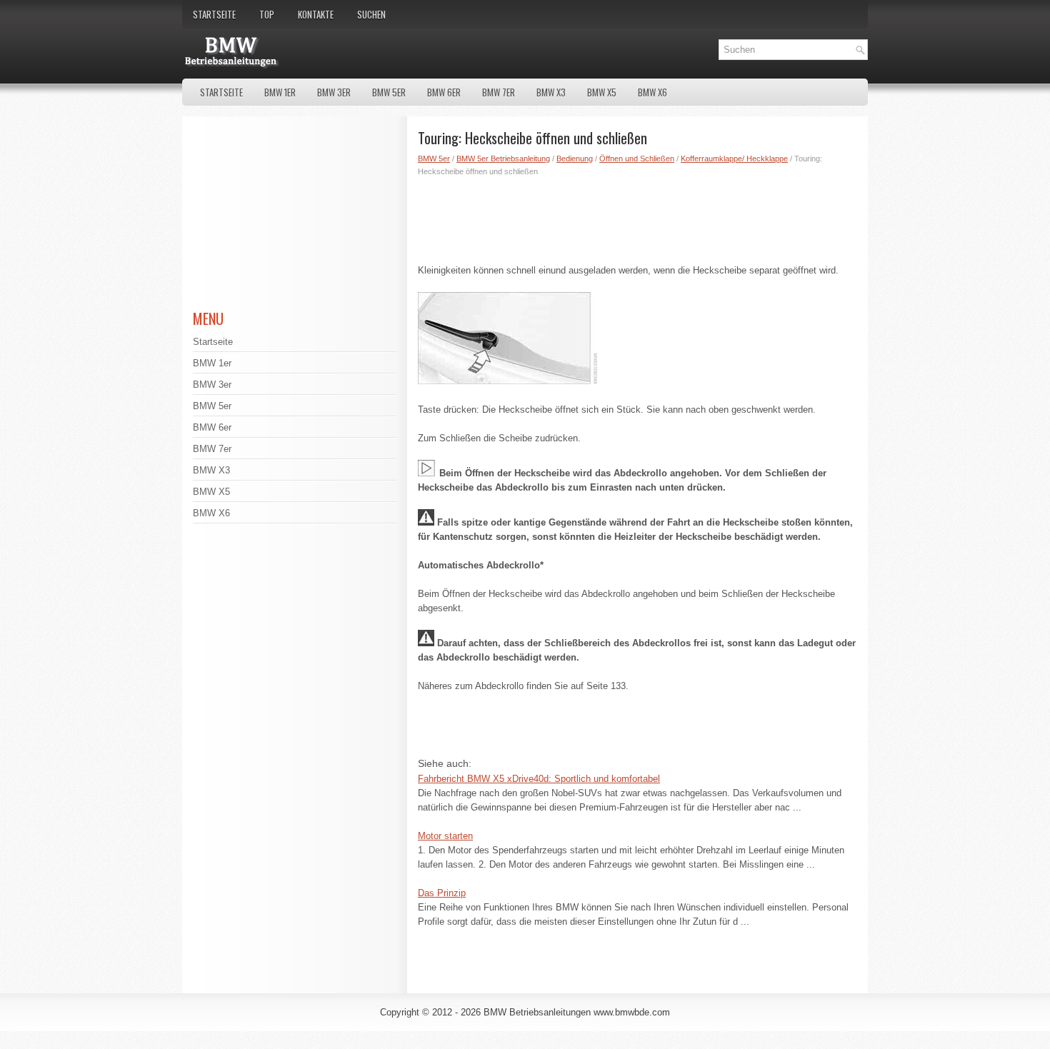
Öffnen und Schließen (636, 158)
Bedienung (574, 158)
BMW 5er (389, 92)
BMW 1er (280, 92)
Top (266, 14)
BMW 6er (444, 92)
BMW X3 (551, 92)
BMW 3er (334, 92)
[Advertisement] (637, 217)
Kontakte (316, 14)
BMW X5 (601, 92)
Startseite (214, 14)
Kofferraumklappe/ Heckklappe (734, 158)
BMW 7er (498, 92)
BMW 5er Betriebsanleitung (503, 158)
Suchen (371, 14)
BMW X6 (652, 92)
